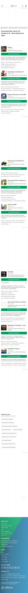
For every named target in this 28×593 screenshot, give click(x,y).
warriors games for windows (18, 319)
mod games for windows (14, 111)
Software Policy (4, 544)
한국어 (18, 575)
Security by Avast (23, 27)
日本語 (14, 575)
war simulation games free (19, 318)
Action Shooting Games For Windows (8, 296)
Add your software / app (6, 533)
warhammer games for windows (18, 343)
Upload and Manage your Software (9, 542)
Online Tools (3, 535)
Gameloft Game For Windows (18, 90)
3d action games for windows (19, 200)
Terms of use (4, 556)
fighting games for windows (6, 292)
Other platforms (5, 282)
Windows (3, 62)
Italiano (11, 575)
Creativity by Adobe (13, 27)
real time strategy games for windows (8, 65)
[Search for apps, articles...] (22, 6)
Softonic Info (4, 523)
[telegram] (18, 568)
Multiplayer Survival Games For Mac (8, 294)
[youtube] (16, 568)
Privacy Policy (4, 557)
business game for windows (6, 90)
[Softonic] (14, 6)
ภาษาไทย (20, 577)
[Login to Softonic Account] (25, 6)
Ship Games (15, 365)
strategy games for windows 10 (18, 88)
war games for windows (19, 109)
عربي (2, 573)
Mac (6, 291)
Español (13, 573)
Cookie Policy (4, 559)
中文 (7, 579)
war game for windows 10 (6, 88)
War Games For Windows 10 (6, 319)
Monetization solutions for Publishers (9, 540)
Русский (11, 577)
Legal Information (5, 554)
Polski (2, 577)
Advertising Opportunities (6, 546)
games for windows (9, 62)
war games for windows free (6, 321)
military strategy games (19, 174)
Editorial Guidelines (5, 531)
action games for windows (6, 365)
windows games (17, 62)
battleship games (9, 363)
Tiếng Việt (3, 579)
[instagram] (5, 568)
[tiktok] (8, 568)
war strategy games (5, 176)
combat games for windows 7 (7, 222)
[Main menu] (2, 6)
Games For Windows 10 (20, 220)
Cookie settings (4, 561)
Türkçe (23, 577)
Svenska (15, 577)
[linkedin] (13, 568)
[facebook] (2, 568)
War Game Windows (9, 109)
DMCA (2, 552)
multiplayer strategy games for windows (8, 64)
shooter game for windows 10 (7, 200)
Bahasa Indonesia (5, 575)
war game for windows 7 (13, 291)
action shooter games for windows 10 (8, 199)
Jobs (2, 529)
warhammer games (4, 344)
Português (6, 577)
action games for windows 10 (7, 197)
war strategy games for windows (7, 67)
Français (18, 573)
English (9, 573)
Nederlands (22, 575)
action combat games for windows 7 (8, 298)
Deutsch (5, 573)
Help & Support (4, 527)
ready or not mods (4, 111)
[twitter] (10, 568)
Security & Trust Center (6, 525)
